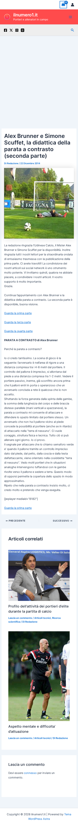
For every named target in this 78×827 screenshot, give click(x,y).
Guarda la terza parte (17, 322)
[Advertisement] (39, 77)
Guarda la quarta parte (18, 331)
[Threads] (22, 30)
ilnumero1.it (25, 15)
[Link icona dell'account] (72, 4)
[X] (11, 30)
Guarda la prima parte (18, 313)
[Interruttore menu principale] (70, 17)
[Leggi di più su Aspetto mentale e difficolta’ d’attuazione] (38, 676)
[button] (72, 30)
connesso (30, 773)
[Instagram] (17, 30)
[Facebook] (5, 30)
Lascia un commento (20, 618)
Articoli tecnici (42, 618)
